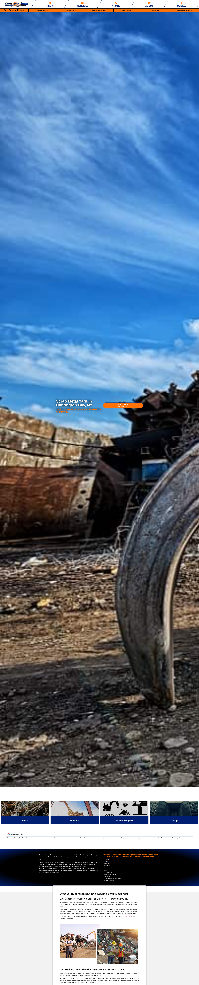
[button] (2, 835)
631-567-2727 (127, 916)
